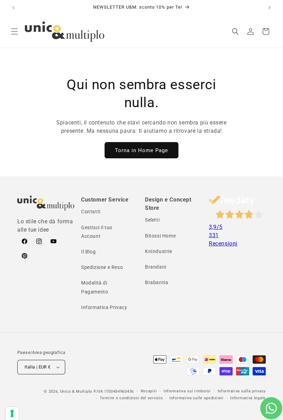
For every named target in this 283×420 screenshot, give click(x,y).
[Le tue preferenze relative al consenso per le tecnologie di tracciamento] (12, 413)
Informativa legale (248, 398)
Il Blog (88, 251)
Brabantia (156, 282)
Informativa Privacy (104, 307)
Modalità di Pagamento (94, 287)
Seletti (152, 220)
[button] (14, 31)
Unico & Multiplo (76, 391)
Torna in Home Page (141, 150)
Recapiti (149, 391)
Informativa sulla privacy (242, 391)
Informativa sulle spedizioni (196, 398)
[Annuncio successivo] (269, 7)
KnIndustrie (158, 251)
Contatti (90, 211)
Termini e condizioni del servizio (131, 398)
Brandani (155, 267)
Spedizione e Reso (102, 267)
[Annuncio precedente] (13, 7)
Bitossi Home (160, 236)
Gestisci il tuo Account (97, 232)
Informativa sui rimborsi (187, 391)
